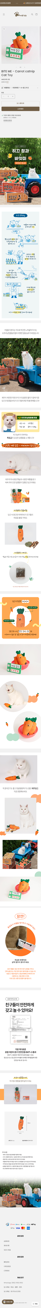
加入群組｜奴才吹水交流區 (12, 1291)
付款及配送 (7, 1266)
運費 (8, 82)
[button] (4, 14)
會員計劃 (6, 1245)
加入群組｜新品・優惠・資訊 (13, 1287)
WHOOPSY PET (23, 1303)
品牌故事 (6, 1241)
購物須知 (6, 1262)
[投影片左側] (16, 67)
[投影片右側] (25, 67)
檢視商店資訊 (8, 120)
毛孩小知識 (7, 1250)
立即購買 (20, 109)
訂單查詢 (6, 1271)
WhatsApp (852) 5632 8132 (13, 1283)
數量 (2, 93)
